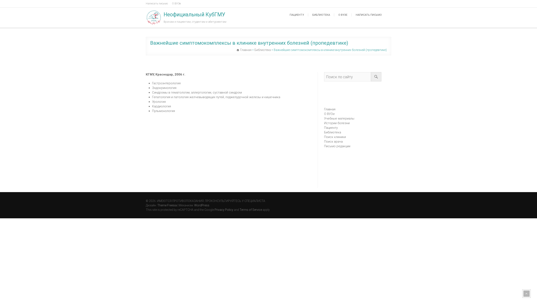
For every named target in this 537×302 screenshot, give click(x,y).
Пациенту (297, 14)
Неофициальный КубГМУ (194, 15)
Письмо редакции (337, 146)
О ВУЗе (176, 3)
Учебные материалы (339, 118)
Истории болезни (337, 123)
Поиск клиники (335, 137)
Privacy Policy (224, 209)
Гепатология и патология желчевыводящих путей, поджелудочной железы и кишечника (216, 97)
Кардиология (161, 106)
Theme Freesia (167, 205)
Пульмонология (163, 111)
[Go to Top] (526, 293)
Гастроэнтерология (166, 83)
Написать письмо (157, 3)
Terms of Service (251, 209)
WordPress (201, 205)
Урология (159, 102)
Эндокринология (164, 88)
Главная (329, 109)
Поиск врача (333, 141)
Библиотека (321, 14)
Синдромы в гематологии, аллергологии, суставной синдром (197, 92)
